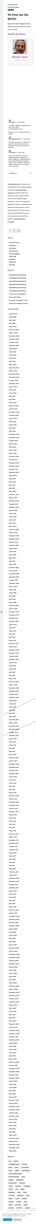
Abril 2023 (12, 431)
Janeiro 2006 (13, 1065)
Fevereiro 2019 (14, 567)
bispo (10, 1167)
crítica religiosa (14, 1176)
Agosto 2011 (13, 853)
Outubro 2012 (13, 808)
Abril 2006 (12, 1056)
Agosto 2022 (13, 444)
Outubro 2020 (13, 504)
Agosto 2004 (13, 1119)
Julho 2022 (12, 447)
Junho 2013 (12, 783)
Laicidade (11, 1195)
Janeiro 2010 (13, 913)
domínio (11, 1180)
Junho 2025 (12, 355)
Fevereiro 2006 (14, 1062)
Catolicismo (25, 1167)
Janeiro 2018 (13, 608)
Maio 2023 (12, 428)
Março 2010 (12, 907)
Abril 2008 (12, 979)
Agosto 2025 (13, 348)
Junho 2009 (13, 935)
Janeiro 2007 (13, 1027)
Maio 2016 (12, 672)
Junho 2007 (13, 1011)
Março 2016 (12, 678)
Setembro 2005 (14, 1078)
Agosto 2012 (13, 815)
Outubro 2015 (13, 694)
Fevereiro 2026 (14, 329)
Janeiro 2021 (13, 497)
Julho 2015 (12, 704)
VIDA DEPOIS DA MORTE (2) (17, 287)
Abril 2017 (12, 637)
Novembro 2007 (14, 995)
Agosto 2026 (13, 314)
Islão (19, 1192)
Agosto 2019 (13, 548)
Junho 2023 (13, 425)
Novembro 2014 (14, 729)
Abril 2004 (12, 1132)
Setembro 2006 (14, 1040)
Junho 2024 (13, 393)
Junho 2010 (12, 897)
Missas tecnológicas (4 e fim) (18, 303)
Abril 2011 (12, 865)
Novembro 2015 (14, 691)
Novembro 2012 (14, 805)
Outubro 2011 (13, 846)
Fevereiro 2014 (14, 757)
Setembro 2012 (14, 811)
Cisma (10, 1170)
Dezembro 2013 (14, 764)
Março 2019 (12, 564)
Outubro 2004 (13, 1113)
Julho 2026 (12, 317)
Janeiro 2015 (13, 723)
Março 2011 (12, 868)
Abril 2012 (12, 827)
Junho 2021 (12, 482)
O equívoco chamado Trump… (18, 300)
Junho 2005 (13, 1087)
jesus (24, 1192)
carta (17, 1167)
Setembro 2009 (14, 926)
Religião (27, 1208)
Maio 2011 (12, 862)
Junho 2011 (12, 859)
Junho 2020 (13, 516)
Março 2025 (12, 364)
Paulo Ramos (12, 259)
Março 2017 (12, 640)
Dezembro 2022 (14, 434)
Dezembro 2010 (14, 878)
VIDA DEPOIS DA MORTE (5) (17, 278)
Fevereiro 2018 (14, 605)
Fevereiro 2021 (14, 494)
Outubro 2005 (13, 1075)
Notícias (11, 1201)
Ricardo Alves (20, 57)
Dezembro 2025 (14, 336)
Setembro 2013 (14, 773)
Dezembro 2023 (14, 412)
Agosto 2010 (13, 891)
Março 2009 (13, 945)
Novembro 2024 (14, 377)
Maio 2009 (12, 938)
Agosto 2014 (13, 738)
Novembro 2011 (14, 843)
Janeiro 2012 (13, 837)
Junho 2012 (12, 821)
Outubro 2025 (13, 342)
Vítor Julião (12, 264)
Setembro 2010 (14, 888)
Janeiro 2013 (13, 799)
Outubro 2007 (13, 998)
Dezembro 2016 (14, 650)
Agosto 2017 (13, 624)
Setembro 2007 (14, 1002)
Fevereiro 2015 (13, 719)
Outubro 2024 (13, 380)
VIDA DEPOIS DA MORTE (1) (17, 291)
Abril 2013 (12, 789)
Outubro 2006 (13, 1037)
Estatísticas (13, 1183)
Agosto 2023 (13, 418)
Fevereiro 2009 (14, 948)
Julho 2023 (12, 421)
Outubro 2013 (13, 770)
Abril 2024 (12, 399)
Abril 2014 (12, 751)
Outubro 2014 (13, 732)
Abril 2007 (12, 1017)
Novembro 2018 (14, 577)
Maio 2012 (12, 824)
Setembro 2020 (14, 507)
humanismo (26, 1186)
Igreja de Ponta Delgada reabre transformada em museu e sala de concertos (19, 26)
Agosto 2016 (13, 662)
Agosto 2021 (13, 475)
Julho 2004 (12, 1122)
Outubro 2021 (13, 469)
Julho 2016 (12, 666)
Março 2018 (12, 602)
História (18, 1186)
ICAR (16, 1189)
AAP (10, 1161)
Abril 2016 (12, 675)
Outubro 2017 (13, 618)
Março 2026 (13, 326)
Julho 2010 (12, 894)
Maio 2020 (12, 520)
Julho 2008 (12, 970)
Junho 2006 (13, 1049)
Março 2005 (13, 1097)
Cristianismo (11, 10)
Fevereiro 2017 (14, 643)
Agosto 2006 (13, 1043)
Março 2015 (12, 716)
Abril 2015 (12, 713)
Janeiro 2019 (13, 570)
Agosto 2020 (13, 510)
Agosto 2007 (13, 1005)
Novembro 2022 (14, 437)
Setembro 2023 (14, 415)
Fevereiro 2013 (14, 795)
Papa (25, 1201)
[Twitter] (14, 230)
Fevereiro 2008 (14, 986)
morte (17, 1198)
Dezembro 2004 (14, 1106)
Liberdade (20, 1195)
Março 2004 (13, 1135)
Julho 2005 (12, 1084)
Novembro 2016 (14, 653)
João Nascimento (13, 251)
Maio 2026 (12, 320)
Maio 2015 (12, 710)
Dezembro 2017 (14, 612)
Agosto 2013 (13, 776)
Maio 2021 (12, 485)
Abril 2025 (12, 361)
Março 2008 (13, 983)
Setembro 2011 (13, 849)
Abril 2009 (12, 941)
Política (11, 1208)
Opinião (19, 1201)
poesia (26, 1205)
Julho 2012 (12, 818)
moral (11, 1198)
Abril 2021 (12, 488)
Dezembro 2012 (14, 802)
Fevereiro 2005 (14, 1100)
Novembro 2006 (14, 1033)
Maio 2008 (12, 976)
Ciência (17, 1170)
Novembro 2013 (14, 767)
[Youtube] (19, 230)
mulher (24, 1198)
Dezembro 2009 (14, 916)
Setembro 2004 (14, 1116)
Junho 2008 (13, 973)
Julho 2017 (12, 628)
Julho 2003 (12, 1151)
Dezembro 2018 (14, 574)
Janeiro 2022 (13, 459)
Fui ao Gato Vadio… (15, 297)
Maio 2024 (12, 396)
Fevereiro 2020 (14, 529)
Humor (11, 1189)
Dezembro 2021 (14, 463)
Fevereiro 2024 (14, 406)
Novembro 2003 (14, 1148)
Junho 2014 (12, 745)
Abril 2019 (12, 561)
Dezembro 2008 (14, 954)
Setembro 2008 (14, 964)
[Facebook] (10, 230)
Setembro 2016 (14, 659)
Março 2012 (12, 830)
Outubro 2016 (13, 656)
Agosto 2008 (13, 967)
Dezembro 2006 (14, 1030)
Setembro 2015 (14, 697)
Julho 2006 (12, 1046)
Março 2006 (13, 1059)
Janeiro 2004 (13, 1141)
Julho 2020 (12, 513)
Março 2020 (13, 526)
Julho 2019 (12, 551)
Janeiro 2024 (13, 409)
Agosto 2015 (13, 700)
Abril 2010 (12, 903)
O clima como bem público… (18, 294)
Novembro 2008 (14, 957)
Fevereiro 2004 (14, 1138)
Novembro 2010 (14, 881)
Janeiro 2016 (13, 685)
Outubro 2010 (13, 884)
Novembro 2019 (14, 539)
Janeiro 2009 (13, 951)
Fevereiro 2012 (14, 834)
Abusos (16, 1161)
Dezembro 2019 (14, 536)
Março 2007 (13, 1021)
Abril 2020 (12, 523)
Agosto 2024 (13, 387)
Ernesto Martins (14, 242)
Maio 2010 (12, 900)
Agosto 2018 (13, 586)
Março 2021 (12, 491)
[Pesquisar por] (30, 173)
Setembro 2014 (14, 735)
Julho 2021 (12, 478)
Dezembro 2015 (14, 688)
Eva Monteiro (12, 245)
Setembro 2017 (14, 621)
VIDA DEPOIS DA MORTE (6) (17, 275)
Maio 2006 (12, 1052)
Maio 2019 (12, 558)
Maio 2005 (12, 1090)
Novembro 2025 (14, 339)
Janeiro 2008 (13, 989)
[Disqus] (20, 93)
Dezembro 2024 (14, 374)
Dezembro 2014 (14, 726)
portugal (19, 1208)
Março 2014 (12, 754)
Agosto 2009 (13, 929)
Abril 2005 (12, 1094)
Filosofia (22, 1183)
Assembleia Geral (14, 1164)
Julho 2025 (12, 352)
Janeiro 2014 (13, 761)
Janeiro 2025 (13, 371)
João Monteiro (12, 248)
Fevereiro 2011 (13, 872)
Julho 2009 (12, 932)
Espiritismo (19, 1180)
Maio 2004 (12, 1128)
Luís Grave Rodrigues (14, 253)
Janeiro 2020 (13, 532)
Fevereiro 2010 (14, 910)
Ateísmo (24, 1164)
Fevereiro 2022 (14, 456)
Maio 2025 (12, 358)
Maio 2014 (12, 748)
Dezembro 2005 (14, 1068)
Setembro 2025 (14, 345)
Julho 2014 (12, 742)
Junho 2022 (13, 450)
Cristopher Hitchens (15, 1173)
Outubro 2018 (13, 580)
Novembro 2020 (14, 501)
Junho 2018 (12, 593)
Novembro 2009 (14, 919)
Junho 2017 (12, 631)
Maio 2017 (12, 634)
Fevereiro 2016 (14, 681)
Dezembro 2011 (14, 840)
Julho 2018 (12, 589)
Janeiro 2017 (13, 647)
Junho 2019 (12, 555)
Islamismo (12, 1192)
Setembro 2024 (14, 383)
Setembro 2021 (14, 472)
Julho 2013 (12, 780)
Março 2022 (13, 453)
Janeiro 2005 (13, 1103)
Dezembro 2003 (14, 1144)
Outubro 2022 (13, 440)
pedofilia (18, 1205)
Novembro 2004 (14, 1109)
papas (10, 1205)
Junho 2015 (12, 707)
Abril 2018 (12, 599)
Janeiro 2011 (13, 875)
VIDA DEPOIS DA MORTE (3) (17, 284)
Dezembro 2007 (14, 992)
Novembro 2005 (14, 1071)
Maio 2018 (12, 596)
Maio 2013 (12, 786)
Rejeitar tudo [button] (17, 1219)
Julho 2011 (12, 856)
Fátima (11, 1186)
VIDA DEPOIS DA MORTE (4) (17, 281)
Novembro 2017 (14, 615)
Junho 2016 (12, 669)
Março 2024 (13, 402)
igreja (22, 1189)
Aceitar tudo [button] (7, 1219)
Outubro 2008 (13, 960)
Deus (23, 1176)
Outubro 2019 (13, 542)
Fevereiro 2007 (14, 1024)
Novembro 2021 (14, 466)
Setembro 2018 (14, 583)
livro (27, 1195)
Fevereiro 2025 (14, 368)
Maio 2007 (12, 1014)
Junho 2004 (13, 1125)
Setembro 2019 (14, 545)
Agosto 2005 (13, 1081)
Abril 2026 (12, 323)
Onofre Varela (12, 256)
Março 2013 (12, 792)
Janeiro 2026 (13, 333)
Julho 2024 (12, 390)
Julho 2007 (12, 1008)
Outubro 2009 (13, 922)
